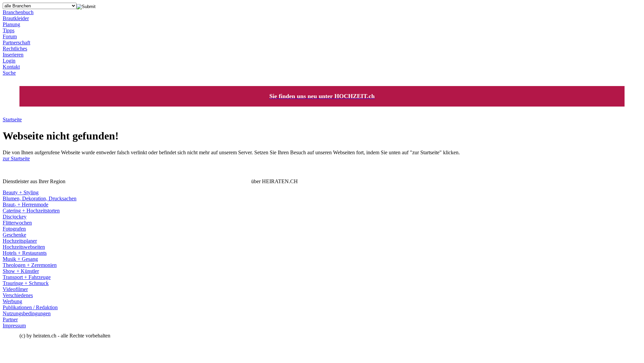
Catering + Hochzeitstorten (31, 210)
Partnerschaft (16, 42)
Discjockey (14, 216)
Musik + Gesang (20, 259)
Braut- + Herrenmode (25, 204)
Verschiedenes (18, 295)
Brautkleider (16, 18)
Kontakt (11, 67)
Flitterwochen (17, 223)
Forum (10, 36)
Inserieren (13, 54)
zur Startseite (16, 158)
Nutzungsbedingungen (27, 313)
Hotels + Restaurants (25, 253)
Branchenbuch (18, 12)
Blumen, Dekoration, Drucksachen (39, 198)
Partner (10, 319)
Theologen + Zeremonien (30, 265)
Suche (9, 73)
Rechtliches (15, 48)
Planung (11, 24)
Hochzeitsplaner (20, 241)
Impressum (14, 325)
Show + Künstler (21, 271)
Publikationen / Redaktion (30, 307)
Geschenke (14, 235)
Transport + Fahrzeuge (27, 277)
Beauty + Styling (21, 192)
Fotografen (14, 229)
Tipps (8, 30)
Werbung (12, 301)
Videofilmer (15, 289)
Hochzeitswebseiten (24, 247)
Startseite (12, 119)
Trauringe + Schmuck (26, 283)
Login (9, 61)
